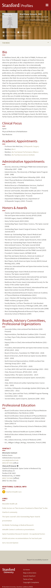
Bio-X (13, 149)
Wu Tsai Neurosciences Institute (23, 155)
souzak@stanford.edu (10, 460)
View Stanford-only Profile (16, 36)
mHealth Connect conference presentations (18, 529)
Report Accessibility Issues (37, 560)
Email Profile (25, 32)
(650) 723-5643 (7, 478)
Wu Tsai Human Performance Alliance (25, 152)
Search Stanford (29, 576)
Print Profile (10, 32)
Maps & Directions (29, 573)
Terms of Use (28, 579)
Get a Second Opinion (10, 543)
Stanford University (12, 571)
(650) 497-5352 (7, 463)
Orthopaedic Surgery (31, 146)
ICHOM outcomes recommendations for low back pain (22, 538)
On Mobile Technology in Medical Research (18, 525)
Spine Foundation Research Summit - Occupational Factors (23, 534)
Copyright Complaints (31, 582)
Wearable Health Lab (9, 504)
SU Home (26, 569)
